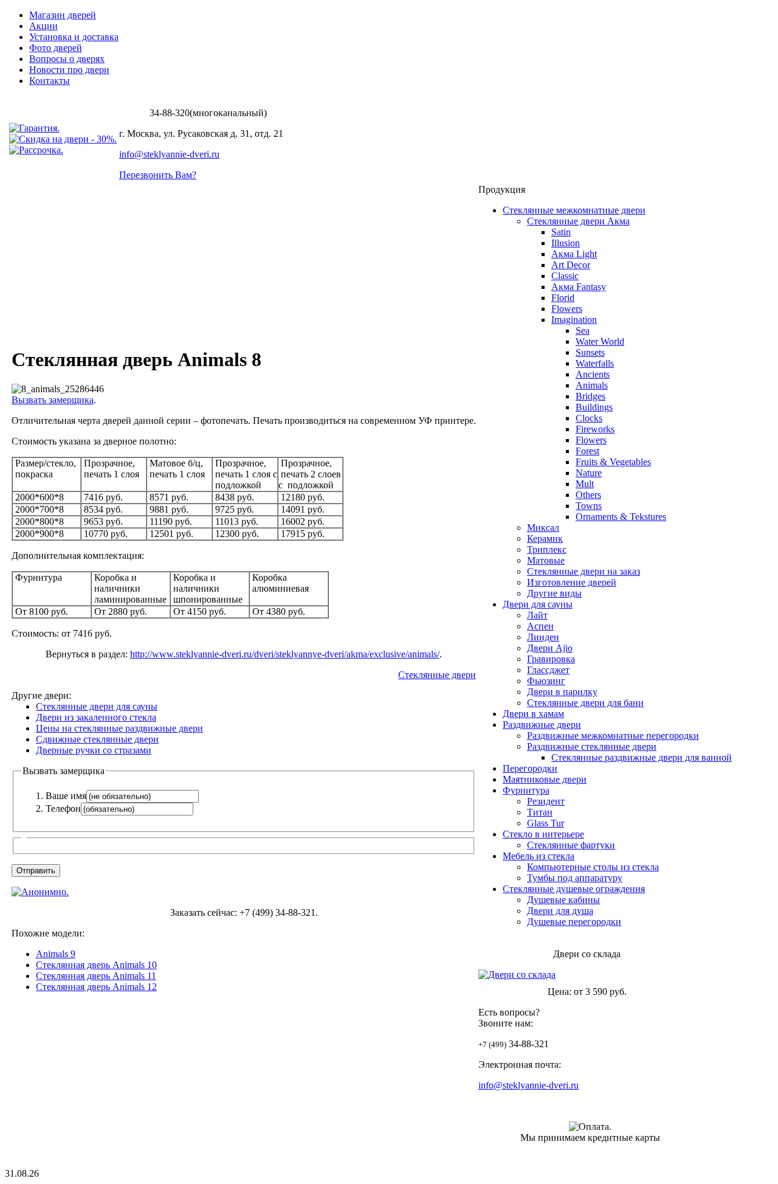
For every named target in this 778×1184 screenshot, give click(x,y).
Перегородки (530, 768)
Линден (543, 637)
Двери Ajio (550, 648)
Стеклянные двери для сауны (96, 706)
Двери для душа (560, 910)
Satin (561, 232)
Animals (592, 385)
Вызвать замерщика (53, 400)
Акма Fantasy (578, 287)
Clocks (589, 418)
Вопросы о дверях (67, 59)
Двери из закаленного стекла (96, 717)
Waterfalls (595, 363)
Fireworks (595, 429)
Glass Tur (545, 823)
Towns (589, 505)
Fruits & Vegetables (613, 462)
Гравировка (551, 659)
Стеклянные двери (437, 675)
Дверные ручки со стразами (93, 750)
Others (588, 495)
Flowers (566, 308)
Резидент (546, 801)
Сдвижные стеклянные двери (97, 739)
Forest (587, 451)
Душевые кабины (563, 900)
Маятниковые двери (545, 779)
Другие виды (554, 593)
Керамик (545, 538)
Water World (600, 341)
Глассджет (548, 670)
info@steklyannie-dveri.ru (169, 154)
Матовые (546, 560)
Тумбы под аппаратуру (574, 878)
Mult (585, 484)
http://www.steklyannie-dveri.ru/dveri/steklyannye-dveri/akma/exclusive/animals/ (284, 654)
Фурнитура (526, 790)
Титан (540, 812)
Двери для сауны (538, 604)
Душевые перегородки (574, 921)
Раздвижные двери (542, 724)
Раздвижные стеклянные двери (591, 746)
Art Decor (570, 265)
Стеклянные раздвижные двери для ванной (641, 757)
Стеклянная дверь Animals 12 (96, 986)
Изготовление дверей (571, 582)
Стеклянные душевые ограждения (574, 889)
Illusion (565, 243)
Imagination (574, 319)
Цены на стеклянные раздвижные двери (119, 728)
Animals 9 (55, 954)
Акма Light (574, 254)
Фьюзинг (546, 681)
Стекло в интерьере (543, 834)
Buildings (594, 407)
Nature (589, 473)
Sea (583, 330)
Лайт (537, 615)
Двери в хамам (533, 713)
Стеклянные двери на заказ (583, 571)
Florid (562, 298)
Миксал (543, 527)
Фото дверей (55, 48)
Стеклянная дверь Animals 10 (96, 965)
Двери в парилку (562, 692)
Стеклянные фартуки (571, 845)
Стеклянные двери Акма (578, 221)
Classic (565, 276)
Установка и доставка (74, 37)
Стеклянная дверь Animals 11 (96, 976)
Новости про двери (69, 69)
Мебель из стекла (538, 856)
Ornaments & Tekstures (621, 516)
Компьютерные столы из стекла (593, 867)
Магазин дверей (62, 15)
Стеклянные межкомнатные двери (574, 210)
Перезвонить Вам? (157, 175)
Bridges (590, 396)
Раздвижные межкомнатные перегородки (613, 735)
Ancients (593, 374)
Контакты (49, 80)
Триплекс (546, 549)
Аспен (540, 626)
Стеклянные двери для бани (585, 703)
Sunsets (590, 352)
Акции (43, 26)
